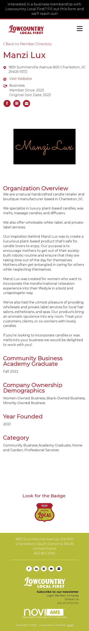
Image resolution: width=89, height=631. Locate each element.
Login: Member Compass (63, 595)
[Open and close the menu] (67, 29)
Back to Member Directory (28, 44)
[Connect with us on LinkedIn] (36, 568)
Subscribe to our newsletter (58, 591)
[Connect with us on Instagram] (44, 568)
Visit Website (20, 79)
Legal (70, 624)
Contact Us (72, 599)
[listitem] (7, 103)
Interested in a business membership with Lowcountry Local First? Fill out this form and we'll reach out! (44, 9)
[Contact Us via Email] (59, 568)
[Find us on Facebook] (29, 568)
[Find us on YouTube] (51, 568)
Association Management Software (44, 617)
